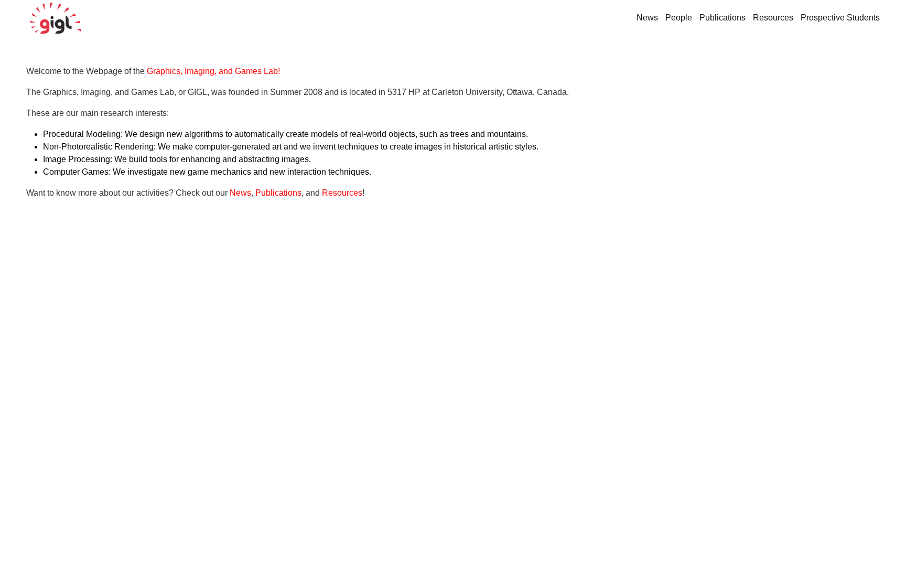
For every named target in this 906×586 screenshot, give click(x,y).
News (647, 17)
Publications (722, 17)
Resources (773, 17)
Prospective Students (840, 17)
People (678, 17)
